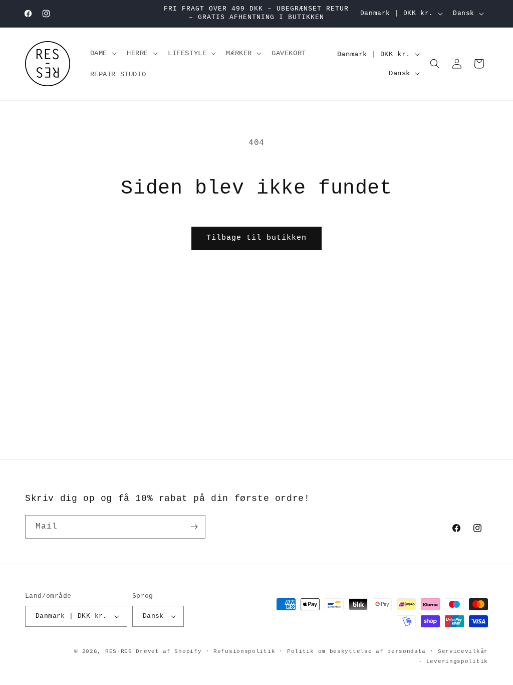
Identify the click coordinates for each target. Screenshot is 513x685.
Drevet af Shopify (168, 651)
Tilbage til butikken (256, 238)
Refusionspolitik (244, 651)
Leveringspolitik (457, 661)
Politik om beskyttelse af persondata (356, 651)
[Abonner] (194, 527)
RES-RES (118, 651)
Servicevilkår (463, 651)
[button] (102, 53)
